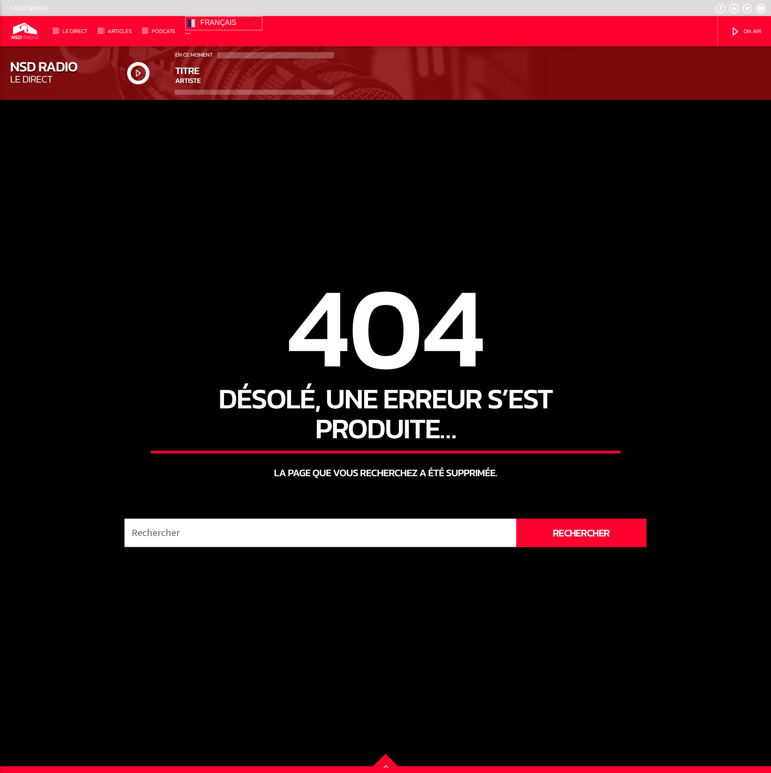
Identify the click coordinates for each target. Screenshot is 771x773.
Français (217, 22)
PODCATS (163, 31)
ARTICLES (120, 31)
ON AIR (751, 31)
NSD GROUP (31, 8)
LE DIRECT (74, 31)
